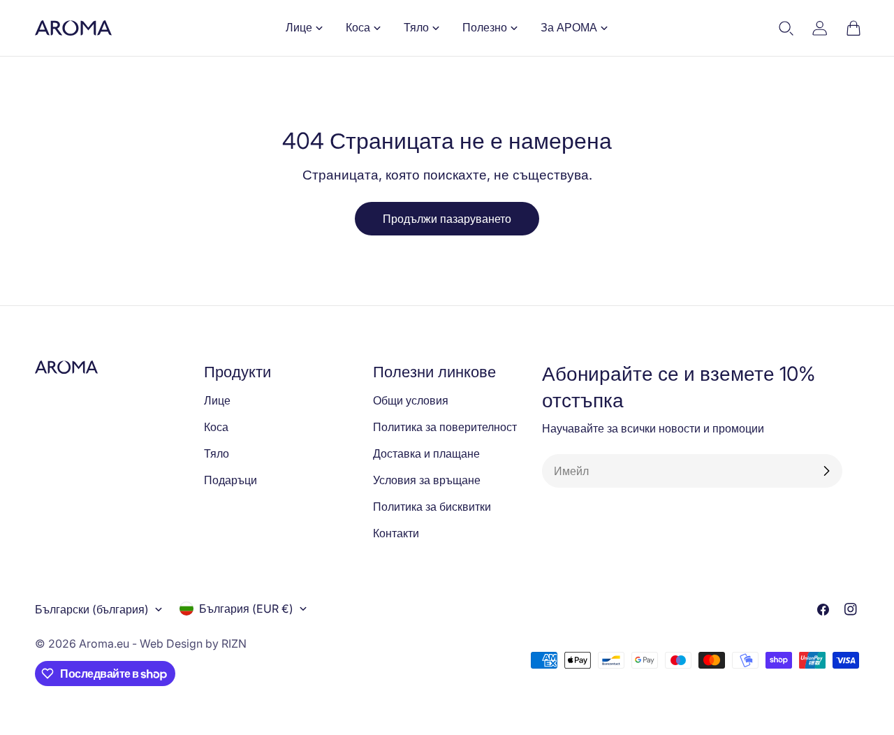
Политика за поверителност (445, 427)
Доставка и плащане (426, 453)
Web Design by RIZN (193, 643)
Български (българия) (92, 609)
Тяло (216, 453)
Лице (217, 400)
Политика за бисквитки (432, 507)
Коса (216, 427)
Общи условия (410, 400)
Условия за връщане (427, 480)
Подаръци (230, 480)
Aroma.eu (104, 643)
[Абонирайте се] (826, 471)
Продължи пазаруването (447, 219)
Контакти (396, 533)
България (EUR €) (246, 609)
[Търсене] (786, 28)
